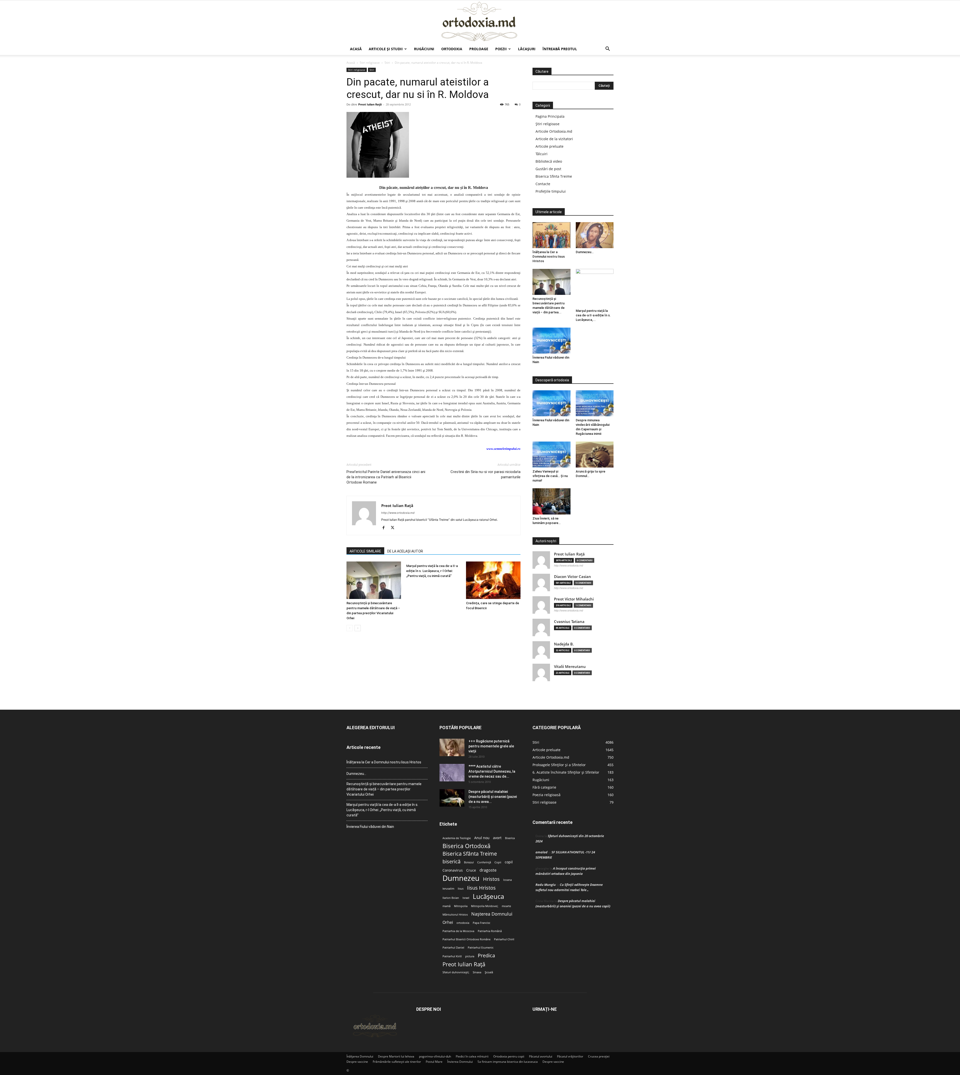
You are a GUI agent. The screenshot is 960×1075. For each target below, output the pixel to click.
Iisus (461, 888)
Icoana (507, 880)
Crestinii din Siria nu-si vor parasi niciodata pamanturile (485, 474)
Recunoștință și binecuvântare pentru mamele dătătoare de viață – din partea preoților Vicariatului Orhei (384, 789)
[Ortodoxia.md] (480, 21)
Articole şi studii (386, 48)
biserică (451, 861)
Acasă (356, 48)
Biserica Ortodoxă (466, 846)
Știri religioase (548, 123)
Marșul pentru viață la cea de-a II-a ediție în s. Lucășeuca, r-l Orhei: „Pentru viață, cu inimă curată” (432, 571)
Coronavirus (452, 870)
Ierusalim (448, 888)
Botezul (469, 862)
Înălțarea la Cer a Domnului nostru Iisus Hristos (548, 256)
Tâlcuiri (542, 153)
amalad (542, 852)
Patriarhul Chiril (504, 939)
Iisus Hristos (481, 887)
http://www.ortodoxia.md (397, 513)
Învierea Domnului (460, 1062)
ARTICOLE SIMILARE (365, 551)
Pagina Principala (550, 116)
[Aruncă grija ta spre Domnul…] (595, 455)
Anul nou (482, 838)
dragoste (488, 870)
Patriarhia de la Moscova (458, 931)
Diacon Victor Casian (572, 576)
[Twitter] (394, 528)
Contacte (543, 183)
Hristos (491, 879)
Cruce (471, 870)
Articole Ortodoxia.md (554, 131)
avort (497, 838)
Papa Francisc (481, 923)
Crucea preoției (599, 1056)
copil (509, 862)
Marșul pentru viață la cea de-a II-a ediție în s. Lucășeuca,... (593, 315)
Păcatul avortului (540, 1056)
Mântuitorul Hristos (455, 914)
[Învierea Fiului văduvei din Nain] (551, 341)
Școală (489, 972)
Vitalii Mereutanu (570, 666)
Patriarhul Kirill (452, 956)
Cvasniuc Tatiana (569, 621)
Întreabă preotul (559, 48)
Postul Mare (434, 1062)
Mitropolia (461, 906)
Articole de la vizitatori (554, 138)
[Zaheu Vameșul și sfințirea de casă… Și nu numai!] (551, 455)
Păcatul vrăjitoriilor (570, 1056)
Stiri (387, 62)
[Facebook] (385, 528)
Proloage (478, 48)
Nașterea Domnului (491, 914)
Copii (497, 862)
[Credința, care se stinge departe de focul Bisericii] (493, 580)
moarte (506, 906)
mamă (446, 906)
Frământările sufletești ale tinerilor (397, 1062)
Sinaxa (477, 972)
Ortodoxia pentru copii (508, 1056)
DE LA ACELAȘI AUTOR (405, 551)
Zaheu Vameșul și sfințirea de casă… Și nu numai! (550, 476)
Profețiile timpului (551, 191)
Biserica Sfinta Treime (554, 176)
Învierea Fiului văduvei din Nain (370, 827)
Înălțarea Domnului (359, 1056)
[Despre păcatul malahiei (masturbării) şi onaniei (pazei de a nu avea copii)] (452, 798)
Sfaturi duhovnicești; (455, 972)
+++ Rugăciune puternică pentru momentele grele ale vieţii (491, 746)
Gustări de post (548, 168)
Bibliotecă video (549, 161)
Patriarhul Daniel (453, 947)
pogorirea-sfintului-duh (435, 1056)
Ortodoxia (451, 48)
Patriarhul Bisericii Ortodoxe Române (466, 939)
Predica (486, 955)
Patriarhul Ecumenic (481, 947)
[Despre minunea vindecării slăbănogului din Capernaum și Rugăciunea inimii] (595, 403)
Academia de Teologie (456, 838)
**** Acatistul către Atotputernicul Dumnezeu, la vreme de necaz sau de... (491, 771)
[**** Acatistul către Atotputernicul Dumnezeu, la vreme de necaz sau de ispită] (452, 772)
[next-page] (357, 628)
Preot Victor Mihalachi (574, 599)
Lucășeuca (488, 896)
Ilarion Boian (450, 898)
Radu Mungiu (546, 884)
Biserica (510, 838)
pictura (469, 956)
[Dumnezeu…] (595, 235)
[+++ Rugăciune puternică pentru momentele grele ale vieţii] (452, 747)
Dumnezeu (461, 878)
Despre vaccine (357, 1062)
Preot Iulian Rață (463, 964)
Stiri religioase (370, 62)
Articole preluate (550, 146)
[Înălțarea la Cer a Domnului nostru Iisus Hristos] (551, 235)
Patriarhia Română (490, 931)
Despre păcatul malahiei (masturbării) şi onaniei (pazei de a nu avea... (492, 797)
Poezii (501, 48)
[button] (608, 49)
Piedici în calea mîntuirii (472, 1056)
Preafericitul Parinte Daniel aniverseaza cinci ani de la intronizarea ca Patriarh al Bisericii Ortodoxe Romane (385, 477)
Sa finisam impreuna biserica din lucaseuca (508, 1062)
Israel (465, 898)
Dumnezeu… (585, 252)
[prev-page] (349, 628)
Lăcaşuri (527, 48)
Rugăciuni (424, 48)
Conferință (484, 862)
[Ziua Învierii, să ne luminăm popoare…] (551, 501)
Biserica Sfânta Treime (469, 853)
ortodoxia (462, 923)
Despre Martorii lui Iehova (396, 1056)
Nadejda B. (564, 644)
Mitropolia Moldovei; (484, 906)
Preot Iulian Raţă (370, 104)
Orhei (447, 922)
